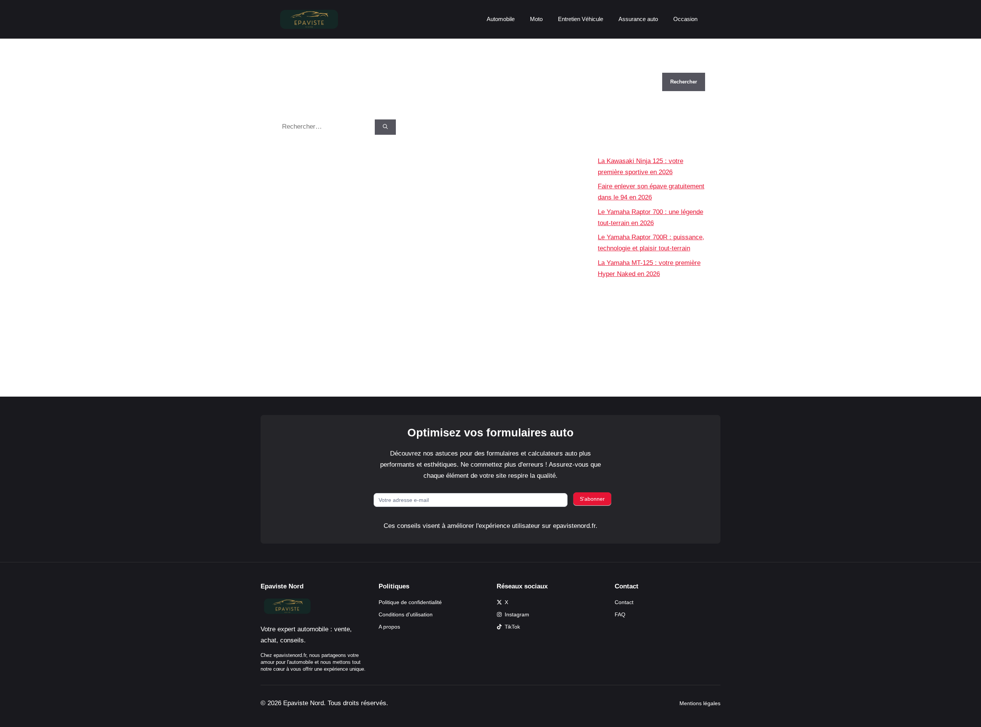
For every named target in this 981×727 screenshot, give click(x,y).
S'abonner (592, 499)
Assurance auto (638, 19)
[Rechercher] (385, 127)
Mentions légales (699, 703)
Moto (536, 19)
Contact (624, 602)
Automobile (501, 19)
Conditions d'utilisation (406, 614)
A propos (389, 627)
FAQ (620, 614)
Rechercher (614, 67)
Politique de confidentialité (410, 602)
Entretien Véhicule (580, 19)
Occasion (685, 19)
